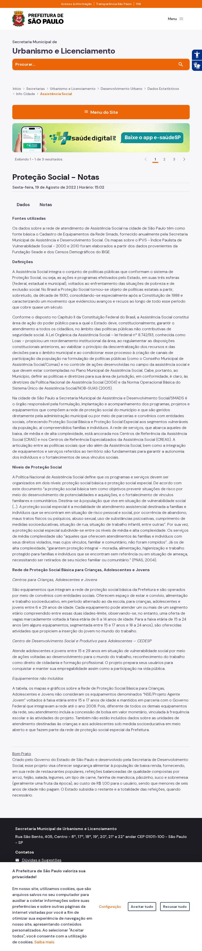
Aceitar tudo (142, 906)
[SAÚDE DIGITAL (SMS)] (101, 137)
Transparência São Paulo (114, 3)
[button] (184, 159)
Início (17, 88)
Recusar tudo (175, 906)
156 (138, 3)
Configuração (110, 906)
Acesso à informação (76, 3)
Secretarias (35, 88)
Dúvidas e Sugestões (41, 860)
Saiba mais (44, 942)
